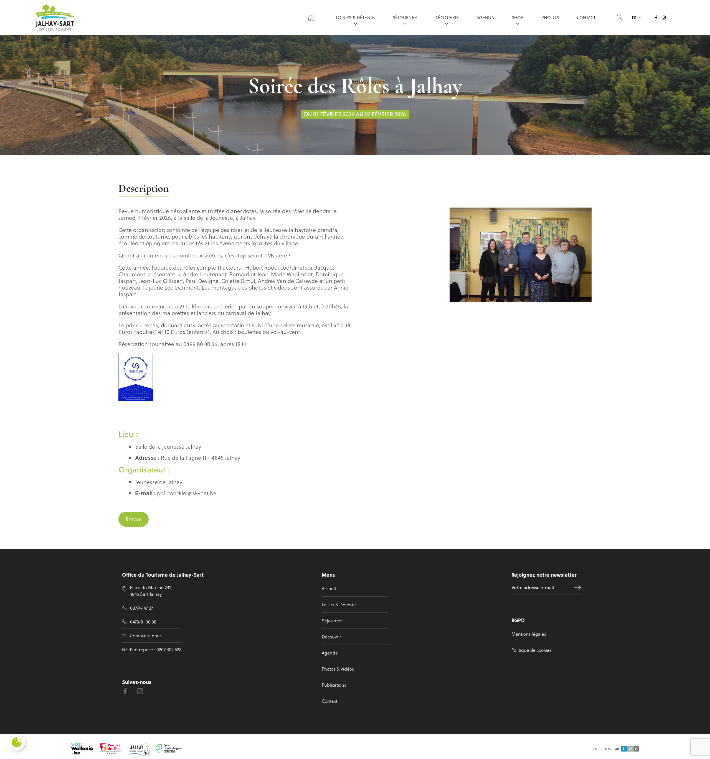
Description (143, 189)
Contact (586, 17)
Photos (550, 17)
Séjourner (405, 17)
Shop (518, 17)
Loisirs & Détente (355, 17)
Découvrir (447, 17)
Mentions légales (528, 634)
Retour (133, 519)
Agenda (485, 17)
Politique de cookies (531, 650)
